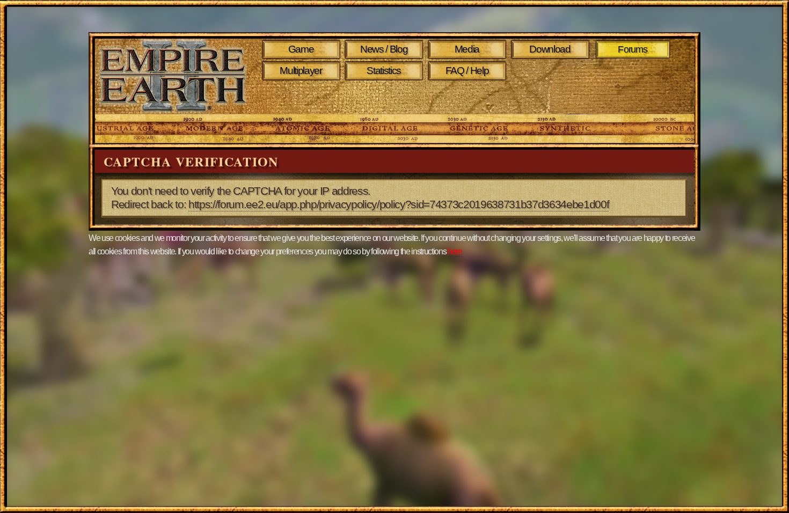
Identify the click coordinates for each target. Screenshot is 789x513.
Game (301, 49)
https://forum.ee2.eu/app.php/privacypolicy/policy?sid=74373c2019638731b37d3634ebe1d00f (398, 204)
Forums (633, 49)
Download (549, 49)
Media (467, 49)
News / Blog (383, 49)
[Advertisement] (469, 98)
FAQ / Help (467, 70)
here (455, 251)
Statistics (384, 70)
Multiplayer (301, 70)
